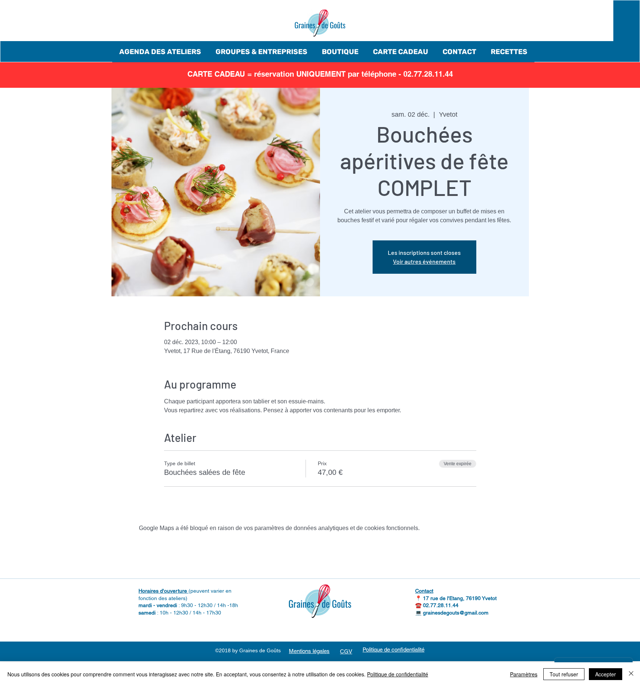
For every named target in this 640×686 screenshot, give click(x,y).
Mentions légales (309, 651)
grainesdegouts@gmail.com (456, 613)
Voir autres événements (424, 261)
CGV (346, 651)
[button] (160, 51)
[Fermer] (631, 674)
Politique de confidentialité (397, 674)
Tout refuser (564, 674)
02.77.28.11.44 (441, 605)
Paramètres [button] (523, 674)
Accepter (605, 674)
